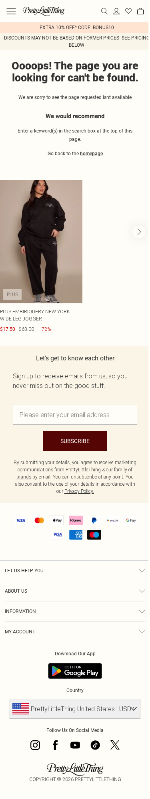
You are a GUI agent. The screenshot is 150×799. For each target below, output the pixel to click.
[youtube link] (75, 745)
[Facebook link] (55, 745)
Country (75, 690)
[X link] (115, 745)
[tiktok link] (95, 745)
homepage (91, 153)
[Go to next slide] (138, 231)
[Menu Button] (11, 11)
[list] (75, 27)
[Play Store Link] (75, 671)
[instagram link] (35, 745)
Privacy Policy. (79, 491)
